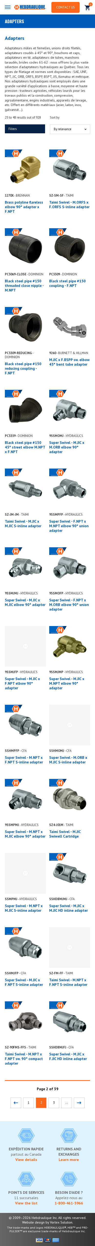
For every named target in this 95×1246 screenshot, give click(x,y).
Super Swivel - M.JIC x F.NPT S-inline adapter (24, 982)
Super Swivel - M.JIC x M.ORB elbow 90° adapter (66, 447)
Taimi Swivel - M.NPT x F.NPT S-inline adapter (68, 982)
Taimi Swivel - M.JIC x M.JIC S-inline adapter (23, 523)
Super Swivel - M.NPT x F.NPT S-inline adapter (24, 759)
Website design (33, 1222)
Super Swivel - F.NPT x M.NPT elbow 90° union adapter (69, 526)
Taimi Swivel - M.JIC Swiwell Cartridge (65, 834)
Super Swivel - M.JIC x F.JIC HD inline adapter (68, 1056)
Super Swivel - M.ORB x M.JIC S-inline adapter (68, 759)
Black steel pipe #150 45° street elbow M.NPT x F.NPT (25, 447)
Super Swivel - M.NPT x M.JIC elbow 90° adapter (25, 834)
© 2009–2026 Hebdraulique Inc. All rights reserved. (47, 1218)
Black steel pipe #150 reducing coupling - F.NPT (23, 368)
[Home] (30, 8)
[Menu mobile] (7, 7)
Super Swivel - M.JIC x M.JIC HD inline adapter (68, 908)
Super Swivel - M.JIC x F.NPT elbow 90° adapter (22, 683)
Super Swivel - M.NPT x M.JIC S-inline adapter (24, 908)
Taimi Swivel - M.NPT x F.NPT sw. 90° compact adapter (24, 1059)
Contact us (65, 7)
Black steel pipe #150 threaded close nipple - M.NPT (24, 285)
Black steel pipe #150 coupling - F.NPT (67, 283)
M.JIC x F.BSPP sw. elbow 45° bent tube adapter (69, 362)
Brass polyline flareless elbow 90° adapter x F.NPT (24, 207)
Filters (13, 129)
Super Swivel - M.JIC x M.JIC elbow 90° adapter (25, 602)
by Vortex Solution (59, 1222)
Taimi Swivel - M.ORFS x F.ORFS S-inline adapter (69, 204)
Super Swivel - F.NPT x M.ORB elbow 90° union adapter (69, 605)
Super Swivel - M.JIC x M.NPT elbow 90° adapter (66, 683)
